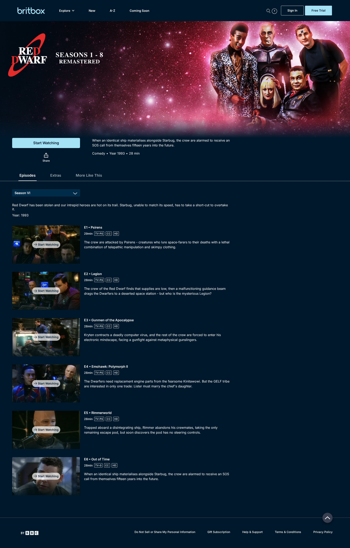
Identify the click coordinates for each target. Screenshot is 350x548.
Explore (64, 11)
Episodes (27, 175)
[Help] (275, 10)
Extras (55, 175)
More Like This (89, 175)
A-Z (112, 11)
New (92, 11)
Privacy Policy (323, 532)
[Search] (268, 10)
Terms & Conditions (288, 532)
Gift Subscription (218, 532)
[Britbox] (31, 10)
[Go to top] (327, 518)
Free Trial (318, 10)
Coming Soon (139, 11)
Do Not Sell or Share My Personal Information (164, 532)
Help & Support (252, 532)
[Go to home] (29, 533)
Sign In (292, 10)
